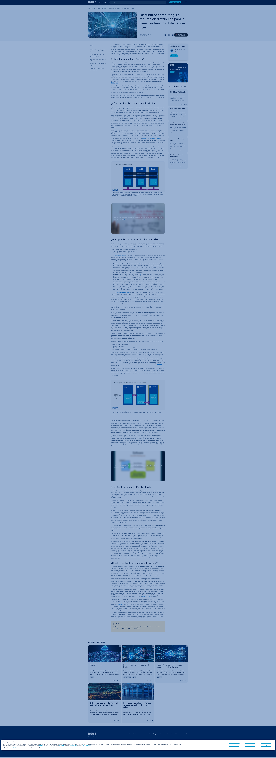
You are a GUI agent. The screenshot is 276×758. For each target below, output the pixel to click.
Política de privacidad (87, 745)
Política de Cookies (73, 745)
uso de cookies (62, 745)
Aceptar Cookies (13, 747)
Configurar (41, 745)
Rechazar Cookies (250, 745)
